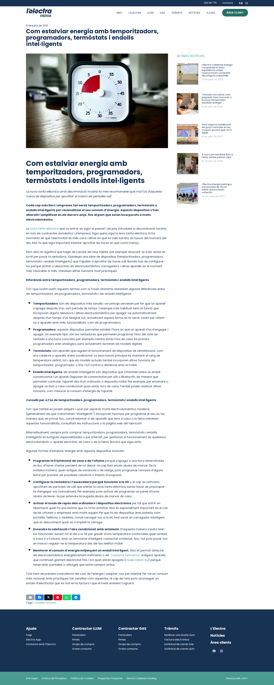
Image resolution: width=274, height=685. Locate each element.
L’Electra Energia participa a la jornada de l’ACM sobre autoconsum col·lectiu (217, 188)
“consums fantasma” (125, 555)
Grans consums (82, 649)
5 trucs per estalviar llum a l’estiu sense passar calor (217, 156)
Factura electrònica (176, 639)
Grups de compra (83, 644)
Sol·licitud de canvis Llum (179, 649)
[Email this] (30, 597)
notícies (50, 603)
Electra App (33, 639)
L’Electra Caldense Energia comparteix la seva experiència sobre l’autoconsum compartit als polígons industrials (217, 70)
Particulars (79, 635)
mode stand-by (137, 560)
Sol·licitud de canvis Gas (179, 644)
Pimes (76, 639)
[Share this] (39, 597)
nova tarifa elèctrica (44, 229)
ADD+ (245, 678)
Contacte (227, 2)
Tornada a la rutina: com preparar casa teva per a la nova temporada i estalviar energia (217, 98)
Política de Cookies (82, 678)
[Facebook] (214, 651)
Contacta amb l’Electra (40, 644)
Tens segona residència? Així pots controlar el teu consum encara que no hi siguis (217, 128)
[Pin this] (57, 597)
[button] (156, 12)
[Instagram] (221, 651)
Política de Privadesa (54, 678)
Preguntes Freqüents (110, 678)
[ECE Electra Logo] (39, 12)
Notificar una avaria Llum (179, 635)
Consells (38, 603)
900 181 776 (210, 2)
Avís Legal (32, 678)
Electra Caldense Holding (141, 678)
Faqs (29, 635)
